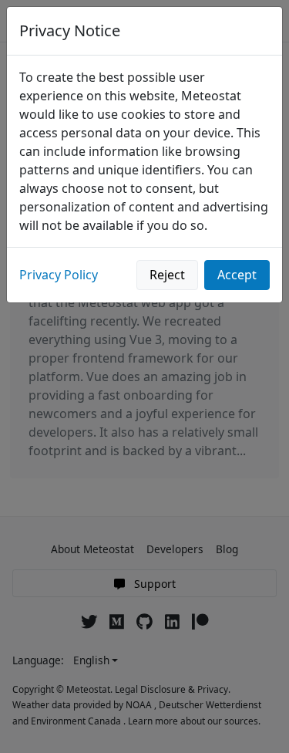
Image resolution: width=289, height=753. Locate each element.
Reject (167, 274)
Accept (237, 274)
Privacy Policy (58, 274)
